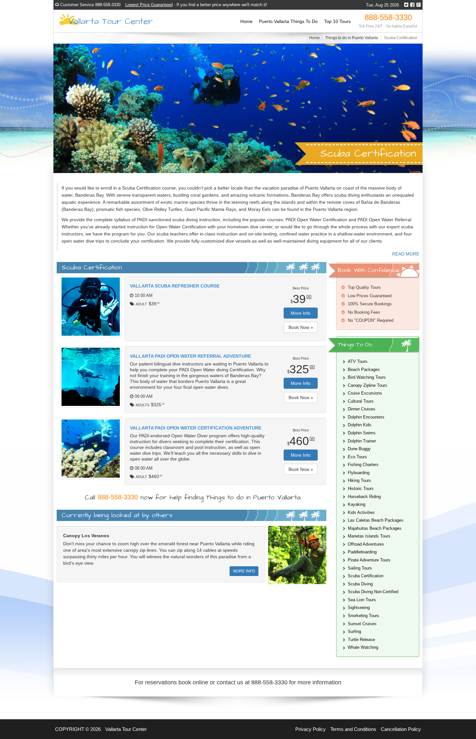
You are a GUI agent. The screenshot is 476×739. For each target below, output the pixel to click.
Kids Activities (361, 512)
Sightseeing (359, 607)
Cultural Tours (361, 401)
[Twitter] (406, 5)
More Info (301, 313)
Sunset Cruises (362, 623)
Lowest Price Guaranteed (149, 4)
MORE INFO (244, 571)
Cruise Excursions (365, 393)
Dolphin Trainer (362, 441)
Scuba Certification (365, 575)
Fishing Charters (363, 464)
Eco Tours (357, 456)
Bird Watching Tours (367, 377)
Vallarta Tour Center (110, 21)
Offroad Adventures (366, 544)
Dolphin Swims (362, 432)
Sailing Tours (360, 568)
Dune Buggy (359, 448)
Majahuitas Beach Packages (375, 528)
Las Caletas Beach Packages (375, 520)
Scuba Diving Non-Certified (373, 591)
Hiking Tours (359, 480)
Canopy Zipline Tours (367, 385)
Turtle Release (361, 639)
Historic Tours (361, 488)
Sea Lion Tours (362, 599)
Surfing (354, 631)
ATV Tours (358, 361)
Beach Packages (364, 369)
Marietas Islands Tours (369, 536)
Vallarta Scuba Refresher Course (175, 285)
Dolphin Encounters (366, 417)
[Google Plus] (418, 5)
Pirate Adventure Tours (369, 560)
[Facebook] (412, 5)
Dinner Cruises (361, 409)
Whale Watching (363, 647)
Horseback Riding (364, 496)
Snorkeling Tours (363, 615)
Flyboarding (358, 472)
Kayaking (356, 504)
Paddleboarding (362, 551)
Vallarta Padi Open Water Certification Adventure (195, 427)
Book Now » (301, 327)
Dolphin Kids (359, 424)
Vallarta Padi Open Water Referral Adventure (190, 356)
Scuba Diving (360, 583)
